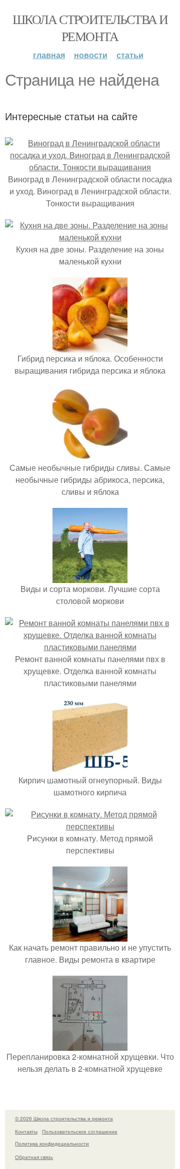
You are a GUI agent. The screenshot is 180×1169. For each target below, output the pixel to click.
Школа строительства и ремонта (90, 28)
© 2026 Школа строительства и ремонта (64, 1118)
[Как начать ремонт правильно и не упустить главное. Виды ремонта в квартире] (90, 935)
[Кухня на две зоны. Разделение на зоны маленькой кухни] (90, 237)
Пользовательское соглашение (80, 1131)
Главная (49, 55)
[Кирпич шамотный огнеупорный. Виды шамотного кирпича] (90, 768)
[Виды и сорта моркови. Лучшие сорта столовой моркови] (90, 576)
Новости (91, 55)
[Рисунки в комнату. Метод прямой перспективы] (90, 826)
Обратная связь (34, 1156)
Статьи (130, 55)
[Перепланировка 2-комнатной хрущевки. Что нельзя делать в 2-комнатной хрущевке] (90, 1044)
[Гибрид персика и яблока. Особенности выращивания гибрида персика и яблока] (90, 346)
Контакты (26, 1131)
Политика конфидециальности (52, 1143)
